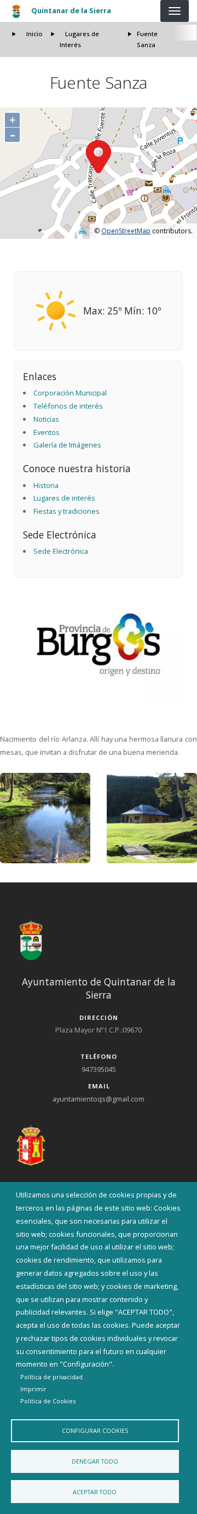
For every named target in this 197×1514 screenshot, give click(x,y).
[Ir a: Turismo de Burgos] (98, 644)
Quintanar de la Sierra (71, 10)
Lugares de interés (64, 498)
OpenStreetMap (125, 231)
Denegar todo (95, 1461)
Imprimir (33, 1389)
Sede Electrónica (60, 551)
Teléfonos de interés (68, 406)
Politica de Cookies (48, 1401)
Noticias (46, 419)
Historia (46, 485)
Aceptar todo (95, 1492)
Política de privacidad (51, 1377)
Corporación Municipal (70, 393)
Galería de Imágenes (67, 445)
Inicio (34, 34)
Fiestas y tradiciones (66, 511)
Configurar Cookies (95, 1430)
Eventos (46, 432)
